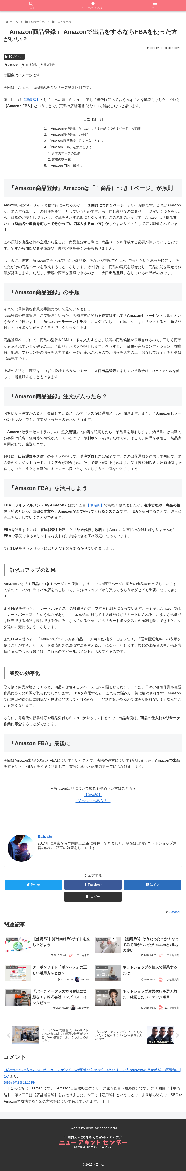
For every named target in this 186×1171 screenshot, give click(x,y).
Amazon (13, 64)
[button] (172, 679)
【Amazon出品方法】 (93, 801)
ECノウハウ (16, 56)
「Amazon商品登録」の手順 (68, 134)
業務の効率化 (61, 159)
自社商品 (31, 64)
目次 (87, 119)
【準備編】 (31, 100)
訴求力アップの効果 (66, 153)
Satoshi (45, 836)
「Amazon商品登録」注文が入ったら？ (76, 141)
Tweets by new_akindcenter (91, 1128)
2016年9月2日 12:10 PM (20, 1082)
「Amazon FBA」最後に (65, 165)
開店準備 (49, 64)
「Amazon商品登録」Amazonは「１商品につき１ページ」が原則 (94, 128)
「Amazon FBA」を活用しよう (70, 147)
